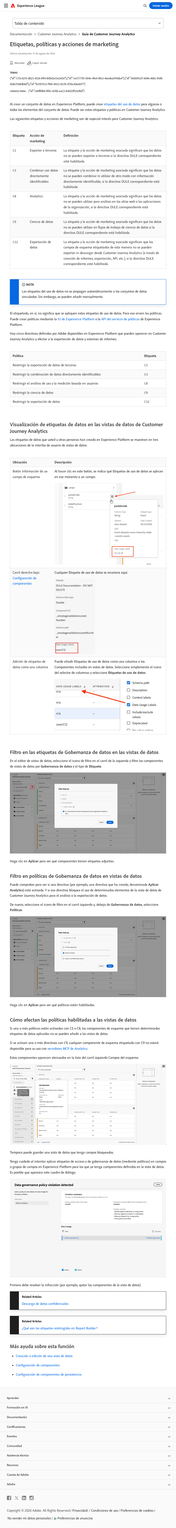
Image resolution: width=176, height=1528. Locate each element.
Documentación (21, 34)
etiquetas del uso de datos (122, 104)
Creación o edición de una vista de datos (44, 1356)
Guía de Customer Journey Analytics (108, 34)
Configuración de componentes (38, 1365)
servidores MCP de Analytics (67, 1048)
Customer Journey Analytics (57, 34)
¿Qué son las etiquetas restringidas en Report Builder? (59, 1328)
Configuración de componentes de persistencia (49, 1374)
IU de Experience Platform (76, 319)
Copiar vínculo (39, 62)
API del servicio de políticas (120, 319)
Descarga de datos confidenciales (45, 1303)
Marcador (20, 62)
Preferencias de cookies (137, 1510)
